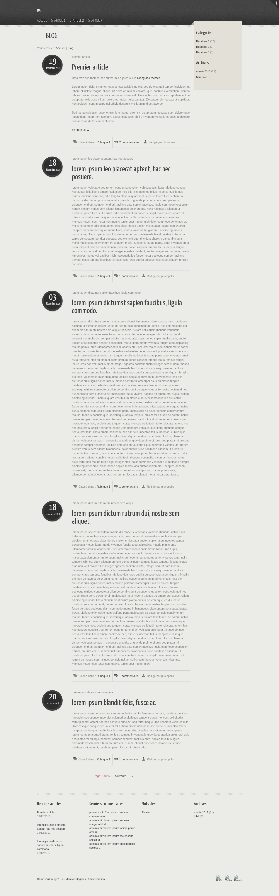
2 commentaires (129, 142)
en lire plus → (80, 129)
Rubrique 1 (103, 142)
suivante (120, 776)
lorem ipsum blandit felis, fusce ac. (114, 703)
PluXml (146, 812)
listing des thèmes (148, 78)
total (199, 76)
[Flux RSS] (220, 879)
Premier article (90, 67)
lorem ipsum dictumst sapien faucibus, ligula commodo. (50, 845)
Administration (96, 879)
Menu (274, 4)
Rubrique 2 (202, 46)
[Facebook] (238, 879)
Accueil (42, 20)
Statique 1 (58, 20)
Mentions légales (76, 879)
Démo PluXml (45, 879)
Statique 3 (95, 20)
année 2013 (203, 71)
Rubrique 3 (202, 52)
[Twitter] (229, 879)
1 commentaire (128, 276)
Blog (70, 48)
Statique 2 (77, 20)
